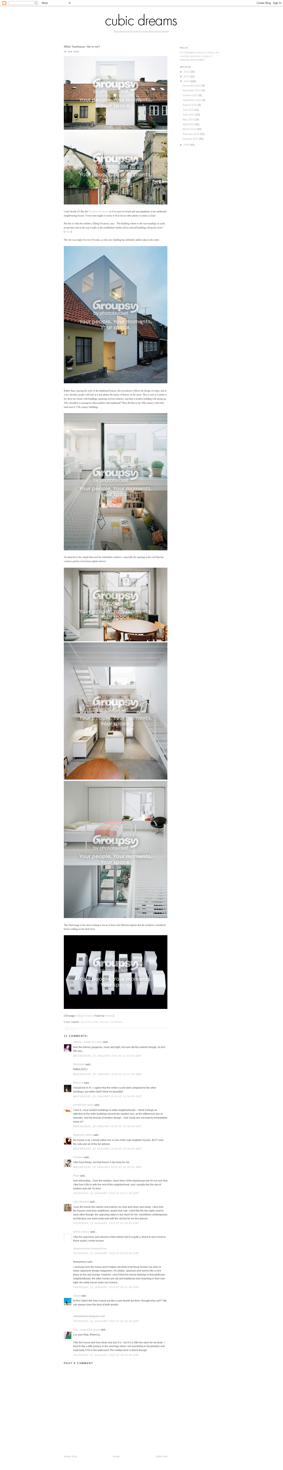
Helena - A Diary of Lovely (87, 1042)
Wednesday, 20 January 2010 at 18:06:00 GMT (107, 1148)
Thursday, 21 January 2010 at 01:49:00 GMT (106, 1223)
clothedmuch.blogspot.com (89, 1316)
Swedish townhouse (99, 211)
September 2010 (192, 100)
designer (191, 52)
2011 (187, 76)
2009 (187, 144)
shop (116, 31)
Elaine (76, 1295)
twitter (166, 31)
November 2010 (192, 90)
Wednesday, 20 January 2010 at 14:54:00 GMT (107, 1096)
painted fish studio (83, 1104)
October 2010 (191, 95)
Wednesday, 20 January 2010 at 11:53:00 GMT (107, 1055)
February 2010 (191, 134)
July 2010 (188, 109)
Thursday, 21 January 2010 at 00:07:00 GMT (106, 1193)
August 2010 (190, 104)
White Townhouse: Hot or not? (82, 46)
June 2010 (189, 114)
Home (116, 1456)
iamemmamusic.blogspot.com (90, 1248)
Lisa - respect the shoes (86, 1329)
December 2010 (192, 85)
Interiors (116, 1022)
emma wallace (81, 1231)
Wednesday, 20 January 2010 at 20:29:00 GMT (107, 1167)
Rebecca (78, 1082)
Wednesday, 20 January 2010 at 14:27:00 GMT (107, 1074)
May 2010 (189, 119)
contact (145, 31)
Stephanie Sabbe (83, 1134)
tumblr (135, 31)
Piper (76, 1175)
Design (104, 1022)
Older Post (161, 1456)
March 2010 (190, 129)
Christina (78, 1157)
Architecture (89, 1022)
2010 (187, 81)
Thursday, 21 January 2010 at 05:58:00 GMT (106, 1253)
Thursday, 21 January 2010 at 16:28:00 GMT (106, 1355)
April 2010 (189, 124)
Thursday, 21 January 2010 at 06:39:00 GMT (106, 1321)
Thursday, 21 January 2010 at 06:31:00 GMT (106, 1287)
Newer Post (70, 1456)
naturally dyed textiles (192, 59)
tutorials (125, 31)
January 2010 (191, 138)
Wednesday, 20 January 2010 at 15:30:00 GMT (107, 1126)
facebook (156, 31)
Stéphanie (79, 1064)
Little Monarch (81, 1201)
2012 (187, 71)
